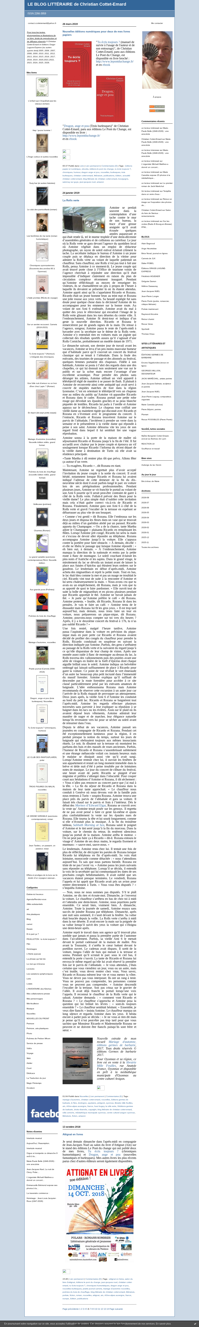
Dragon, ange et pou (76, 126)
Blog (29, 919)
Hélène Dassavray (149, 286)
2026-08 (145, 497)
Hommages (32, 949)
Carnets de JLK (148, 258)
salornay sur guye (71, 182)
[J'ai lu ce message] (195, 1323)
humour (77, 172)
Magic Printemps (34, 1083)
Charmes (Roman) (42, 530)
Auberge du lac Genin (151, 465)
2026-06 (145, 508)
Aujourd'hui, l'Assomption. (38, 1143)
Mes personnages (35, 999)
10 (96, 1309)
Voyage (30, 1053)
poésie (66, 1295)
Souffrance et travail (150, 449)
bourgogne (123, 179)
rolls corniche (68, 1113)
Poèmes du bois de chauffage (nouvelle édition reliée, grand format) (42, 475)
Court (29, 1068)
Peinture (30, 1023)
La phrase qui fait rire (36, 959)
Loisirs (29, 984)
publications (109, 175)
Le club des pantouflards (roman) (42, 209)
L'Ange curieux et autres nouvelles (42, 157)
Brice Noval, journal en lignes (154, 253)
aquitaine (92, 1103)
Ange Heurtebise (149, 248)
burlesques (115, 172)
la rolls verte (111, 1106)
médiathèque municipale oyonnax (90, 1113)
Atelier (29, 1063)
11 (99, 1309)
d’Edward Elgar (90, 805)
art (28, 909)
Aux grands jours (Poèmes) (42, 589)
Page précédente (71, 1309)
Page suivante (116, 1309)
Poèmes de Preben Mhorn (38, 1038)
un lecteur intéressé (150, 128)
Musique (30, 1009)
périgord (101, 1103)
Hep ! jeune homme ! (42, 130)
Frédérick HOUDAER (150, 276)
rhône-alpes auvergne (76, 1106)
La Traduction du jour (36, 1078)
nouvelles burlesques (72, 1289)
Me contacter (157, 23)
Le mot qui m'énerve (36, 964)
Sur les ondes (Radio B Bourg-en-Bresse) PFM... (156, 224)
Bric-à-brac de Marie (150, 481)
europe (66, 1298)
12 (102, 1309)
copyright (92, 1109)
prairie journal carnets (92, 1289)
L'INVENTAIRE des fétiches (39, 989)
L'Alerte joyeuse (34, 954)
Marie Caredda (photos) (152, 405)
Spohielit (145, 329)
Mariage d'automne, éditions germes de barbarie (116, 1043)
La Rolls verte (71, 200)
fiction (74, 1116)
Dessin (30, 929)
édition (118, 175)
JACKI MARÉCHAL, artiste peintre (156, 379)
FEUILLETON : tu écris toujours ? (42, 939)
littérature (98, 175)
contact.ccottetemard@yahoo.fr (42, 23)
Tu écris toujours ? (108, 42)
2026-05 (145, 512)
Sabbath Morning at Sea (88, 825)
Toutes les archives (150, 547)
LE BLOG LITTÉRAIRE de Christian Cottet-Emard (77, 4)
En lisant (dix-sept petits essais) (42, 413)
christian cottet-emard (83, 175)
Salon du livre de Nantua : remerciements (156, 213)
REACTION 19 (147, 444)
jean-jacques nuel (88, 182)
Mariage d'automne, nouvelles (42, 642)
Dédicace (31, 1073)
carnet (29, 924)
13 (105, 1309)
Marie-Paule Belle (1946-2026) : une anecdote (155, 131)
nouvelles (105, 172)
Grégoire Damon (148, 281)
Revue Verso (147, 324)
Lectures (30, 969)
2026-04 (145, 517)
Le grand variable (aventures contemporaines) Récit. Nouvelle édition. (42, 560)
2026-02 (145, 527)
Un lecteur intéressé (150, 191)
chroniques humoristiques (97, 1285)
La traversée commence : (38, 1193)
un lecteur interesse (150, 150)
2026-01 (145, 532)
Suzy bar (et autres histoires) (42, 183)
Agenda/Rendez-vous (36, 899)
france (90, 1106)
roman (79, 1295)
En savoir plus (163, 1323)
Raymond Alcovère (149, 314)
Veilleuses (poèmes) (42, 504)
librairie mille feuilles (123, 1103)
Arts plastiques (33, 914)
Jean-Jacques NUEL (150, 291)
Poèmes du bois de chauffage (42, 616)
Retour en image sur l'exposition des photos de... (156, 202)
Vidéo (29, 1048)
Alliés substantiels (35, 904)
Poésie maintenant (149, 309)
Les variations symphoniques (40, 974)
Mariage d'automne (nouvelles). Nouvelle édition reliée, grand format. (42, 442)
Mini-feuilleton (33, 1003)
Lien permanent (93, 166)
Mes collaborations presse (38, 994)
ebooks (85, 169)
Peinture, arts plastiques (37, 1028)
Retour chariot (147, 319)
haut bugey (99, 1106)
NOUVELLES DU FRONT (38, 1018)
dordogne (82, 1103)
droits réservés (80, 1109)
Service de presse (35, 1043)
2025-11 (145, 542)
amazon (100, 182)
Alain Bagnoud (148, 243)
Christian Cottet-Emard (151, 139)
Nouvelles (31, 1014)
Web (29, 1058)
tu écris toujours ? (123, 169)
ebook (106, 64)
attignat (96, 1295)
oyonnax (110, 1103)
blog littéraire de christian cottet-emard (100, 179)
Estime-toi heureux (35, 894)
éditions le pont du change (102, 169)
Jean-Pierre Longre (150, 296)
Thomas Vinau (147, 334)
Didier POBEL (147, 263)
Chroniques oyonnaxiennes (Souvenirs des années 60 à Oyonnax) (42, 268)
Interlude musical (34, 1138)
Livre (29, 979)
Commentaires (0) (109, 166)
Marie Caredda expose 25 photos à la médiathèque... (155, 175)
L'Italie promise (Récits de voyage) (42, 298)
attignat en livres (116, 1279)
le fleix (74, 1103)
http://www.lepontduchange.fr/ (115, 61)
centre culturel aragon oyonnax (121, 1113)
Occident (31, 1088)
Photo (29, 1033)
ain (64, 1106)
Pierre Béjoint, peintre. (151, 409)
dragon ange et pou (90, 172)
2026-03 (145, 522)
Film (28, 944)
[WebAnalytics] (66, 153)
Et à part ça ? (33, 934)
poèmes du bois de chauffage (76, 1292)
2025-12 (145, 537)
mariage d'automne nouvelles (116, 1289)
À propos (157, 97)
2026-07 (145, 503)
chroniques (67, 172)
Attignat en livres (73, 1134)
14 (107, 1309)
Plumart (144, 414)
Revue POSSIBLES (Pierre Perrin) (156, 419)
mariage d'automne (71, 1100)
